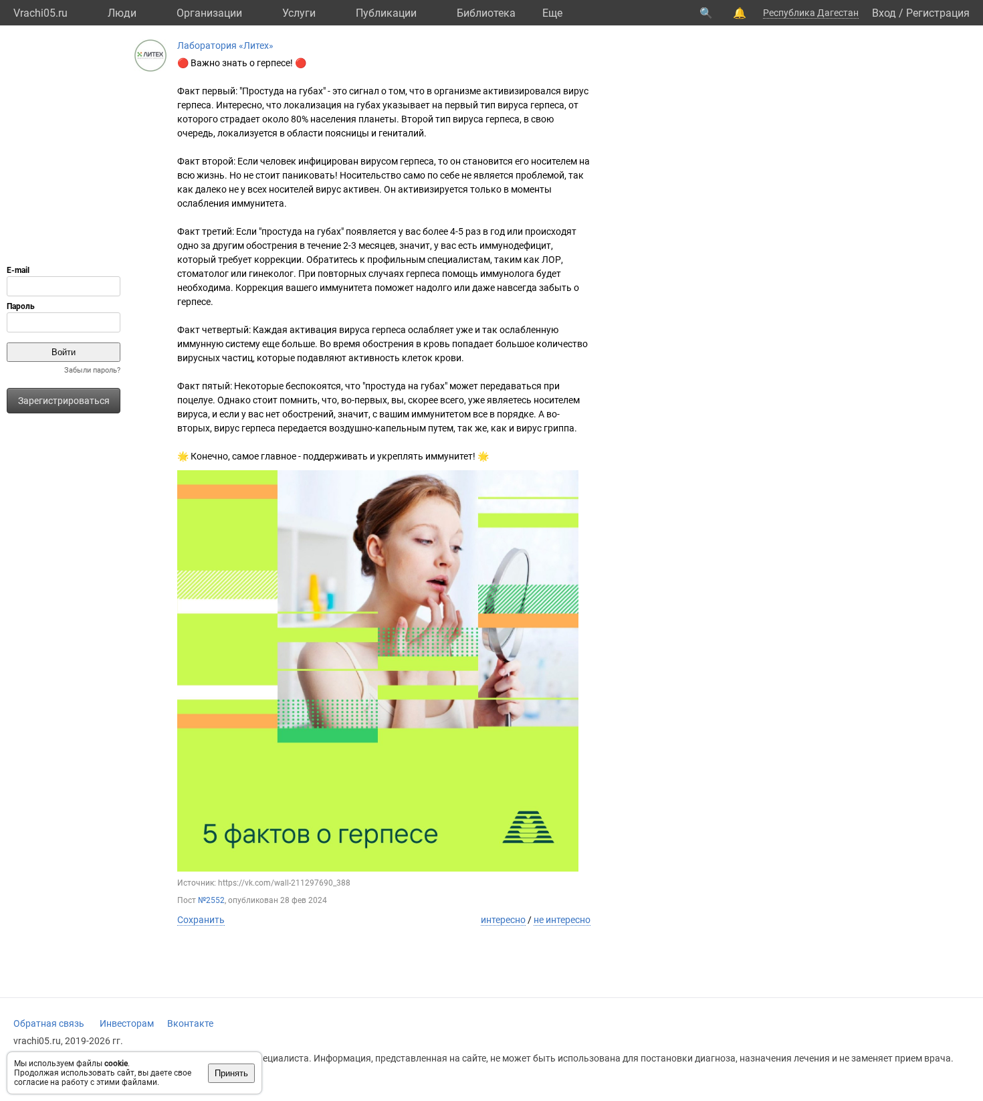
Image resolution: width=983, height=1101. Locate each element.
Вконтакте (190, 1023)
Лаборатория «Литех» (225, 45)
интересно (503, 919)
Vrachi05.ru (40, 13)
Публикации (386, 13)
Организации (209, 13)
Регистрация (938, 13)
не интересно (562, 919)
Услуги (299, 13)
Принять (231, 1073)
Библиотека (486, 13)
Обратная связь (48, 1023)
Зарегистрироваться (64, 400)
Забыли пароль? (92, 370)
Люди (122, 13)
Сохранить (201, 919)
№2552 (211, 900)
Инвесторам (127, 1023)
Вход (884, 13)
